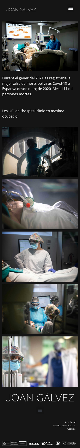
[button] (70, 8)
